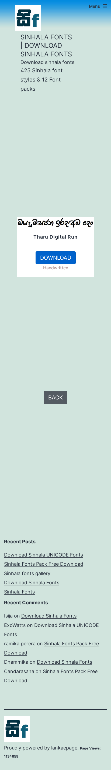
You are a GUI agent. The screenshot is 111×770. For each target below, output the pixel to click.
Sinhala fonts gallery (27, 573)
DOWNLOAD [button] (55, 258)
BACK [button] (55, 397)
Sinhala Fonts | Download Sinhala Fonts (46, 45)
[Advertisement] (55, 161)
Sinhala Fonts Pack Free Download (43, 564)
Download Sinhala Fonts (31, 582)
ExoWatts (15, 625)
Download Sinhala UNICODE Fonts (43, 555)
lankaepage (64, 748)
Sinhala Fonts (19, 592)
